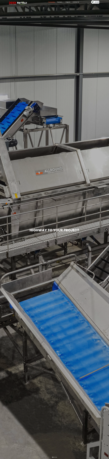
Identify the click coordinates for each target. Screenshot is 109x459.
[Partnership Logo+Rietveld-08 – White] (18, 2)
